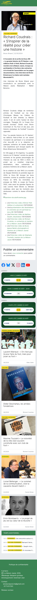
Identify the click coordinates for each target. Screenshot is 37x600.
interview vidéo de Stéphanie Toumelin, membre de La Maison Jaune (19, 237)
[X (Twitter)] (13, 265)
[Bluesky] (8, 265)
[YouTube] (28, 265)
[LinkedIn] (23, 265)
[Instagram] (18, 265)
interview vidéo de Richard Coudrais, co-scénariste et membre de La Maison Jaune (20, 221)
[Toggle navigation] (33, 3)
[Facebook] (3, 265)
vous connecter (17, 253)
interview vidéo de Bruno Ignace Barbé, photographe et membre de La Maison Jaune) (18, 228)
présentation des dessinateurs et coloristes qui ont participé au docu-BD (20, 209)
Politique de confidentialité (18, 565)
